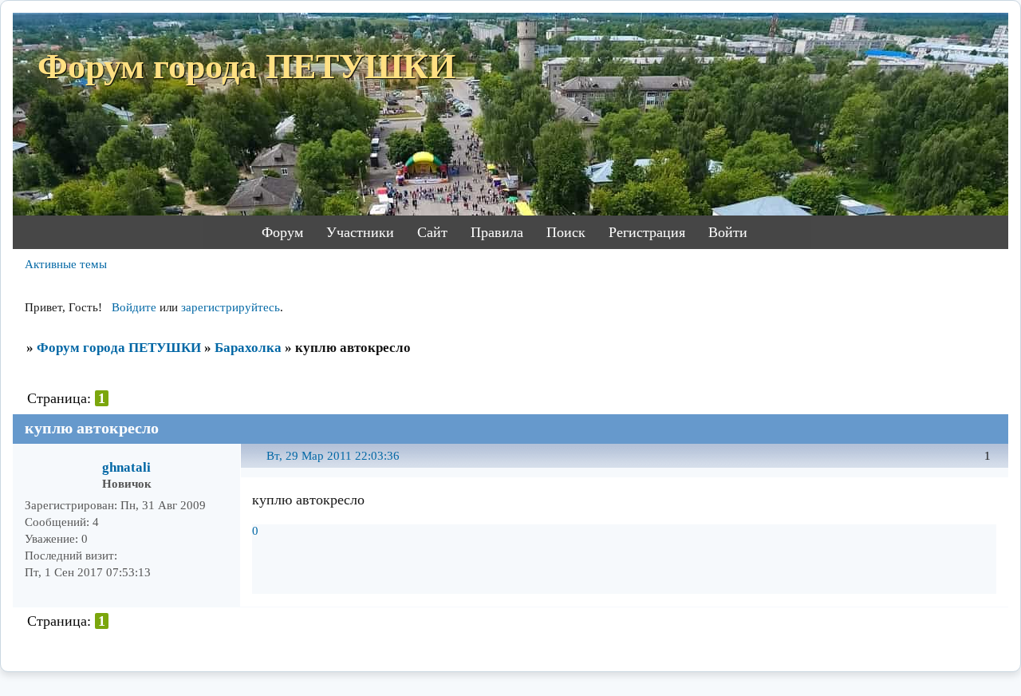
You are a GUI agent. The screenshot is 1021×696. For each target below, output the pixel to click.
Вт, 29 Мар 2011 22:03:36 (333, 455)
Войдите (134, 307)
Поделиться (259, 465)
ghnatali (126, 467)
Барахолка (248, 347)
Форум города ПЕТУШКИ (119, 347)
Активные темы (66, 264)
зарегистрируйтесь (230, 307)
